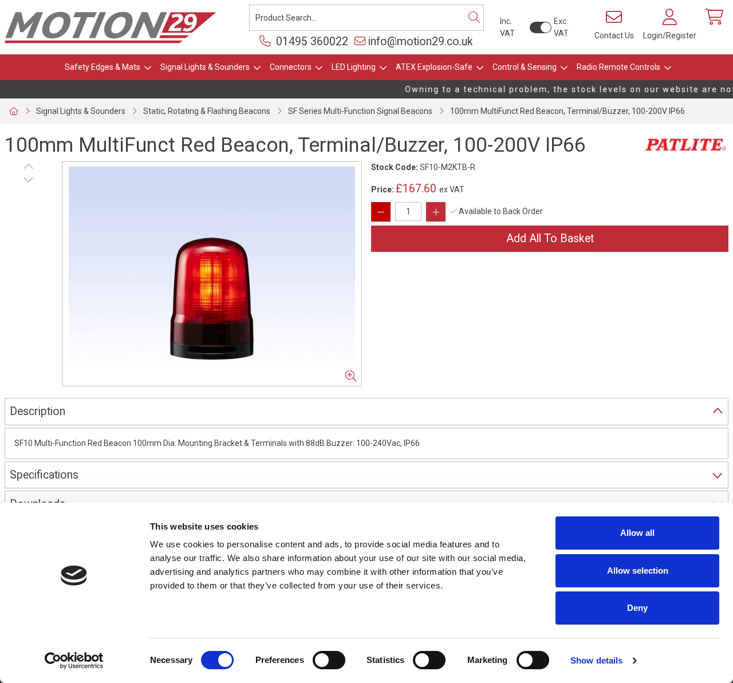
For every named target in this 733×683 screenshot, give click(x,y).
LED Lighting (354, 67)
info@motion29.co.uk (420, 41)
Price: (382, 189)
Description (37, 411)
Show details (596, 660)
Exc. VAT (561, 27)
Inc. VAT (507, 27)
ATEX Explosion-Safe (434, 67)
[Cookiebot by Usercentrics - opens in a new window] (74, 660)
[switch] (329, 660)
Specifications (44, 474)
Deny (637, 608)
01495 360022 (310, 41)
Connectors (291, 67)
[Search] (474, 18)
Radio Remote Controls (618, 67)
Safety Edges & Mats (102, 67)
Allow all (637, 533)
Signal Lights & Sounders (205, 67)
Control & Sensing (524, 67)
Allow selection (637, 570)
